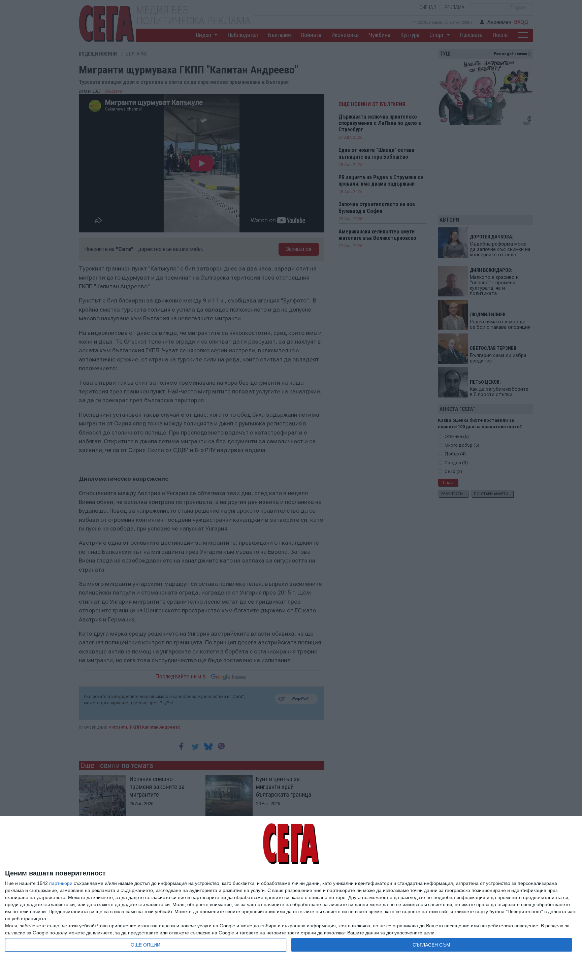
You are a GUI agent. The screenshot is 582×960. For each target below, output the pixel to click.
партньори (60, 883)
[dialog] (291, 888)
